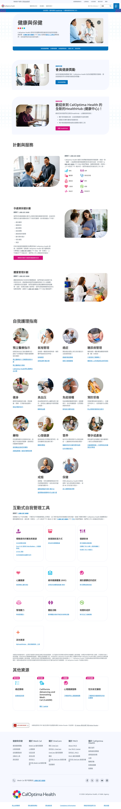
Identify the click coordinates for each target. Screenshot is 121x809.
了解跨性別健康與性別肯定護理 (96, 697)
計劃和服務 (53, 48)
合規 (89, 758)
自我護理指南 (62, 48)
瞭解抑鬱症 (41, 445)
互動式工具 (16, 756)
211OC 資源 (19, 552)
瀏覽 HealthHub (63, 128)
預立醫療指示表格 (19, 365)
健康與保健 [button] (49, 6)
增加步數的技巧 (18, 407)
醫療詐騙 (91, 761)
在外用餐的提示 (68, 449)
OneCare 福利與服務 (56, 753)
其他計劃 (32, 756)
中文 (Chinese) (94, 6)
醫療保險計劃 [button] (33, 6)
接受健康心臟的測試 (22, 585)
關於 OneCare (53, 746)
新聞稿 (90, 768)
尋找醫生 (42, 6)
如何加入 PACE (74, 753)
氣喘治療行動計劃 (44, 361)
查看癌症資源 (19, 696)
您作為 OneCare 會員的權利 (57, 760)
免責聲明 (52, 764)
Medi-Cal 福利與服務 (36, 746)
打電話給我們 (26, 1)
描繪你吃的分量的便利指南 (71, 445)
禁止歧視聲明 (16, 805)
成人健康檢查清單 (68, 489)
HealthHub (58, 10)
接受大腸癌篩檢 (68, 361)
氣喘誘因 (41, 357)
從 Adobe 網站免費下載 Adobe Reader (86, 725)
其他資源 (77, 48)
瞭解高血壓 (41, 409)
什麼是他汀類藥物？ (94, 357)
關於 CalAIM (44, 706)
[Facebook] (87, 780)
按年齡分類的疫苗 (68, 409)
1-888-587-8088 (32, 289)
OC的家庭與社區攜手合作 (23, 555)
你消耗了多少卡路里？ (86, 550)
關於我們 (91, 748)
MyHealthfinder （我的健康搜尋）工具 (28, 644)
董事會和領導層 (93, 751)
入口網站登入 (116, 6)
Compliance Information (68, 805)
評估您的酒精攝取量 (54, 543)
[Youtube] (102, 780)
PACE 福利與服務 (74, 756)
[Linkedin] (107, 780)
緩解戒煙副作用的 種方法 (46, 489)
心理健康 (32, 749)
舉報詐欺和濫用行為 (90, 805)
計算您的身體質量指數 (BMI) (56, 585)
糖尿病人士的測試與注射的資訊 (97, 361)
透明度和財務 (92, 755)
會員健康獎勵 (45, 48)
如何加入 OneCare (55, 749)
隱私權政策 (48, 805)
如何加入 (32, 760)
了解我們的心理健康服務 (72, 696)
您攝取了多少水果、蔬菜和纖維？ (90, 546)
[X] (92, 780)
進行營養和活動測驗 (86, 543)
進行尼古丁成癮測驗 (86, 614)
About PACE (73, 746)
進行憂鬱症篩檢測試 (86, 585)
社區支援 (32, 753)
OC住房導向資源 (21, 543)
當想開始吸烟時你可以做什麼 (47, 492)
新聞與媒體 (92, 765)
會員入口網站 (50, 35)
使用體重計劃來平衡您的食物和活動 (58, 614)
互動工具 (70, 48)
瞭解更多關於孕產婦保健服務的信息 (28, 258)
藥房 (50, 756)
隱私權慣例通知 (32, 805)
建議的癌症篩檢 (68, 357)
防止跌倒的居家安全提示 (95, 409)
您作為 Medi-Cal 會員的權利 (37, 763)
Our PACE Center (75, 749)
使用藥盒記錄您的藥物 (20, 447)
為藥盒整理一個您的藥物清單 (22, 451)
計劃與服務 (16, 749)
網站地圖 (106, 805)
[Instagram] (97, 780)
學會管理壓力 (20, 614)
